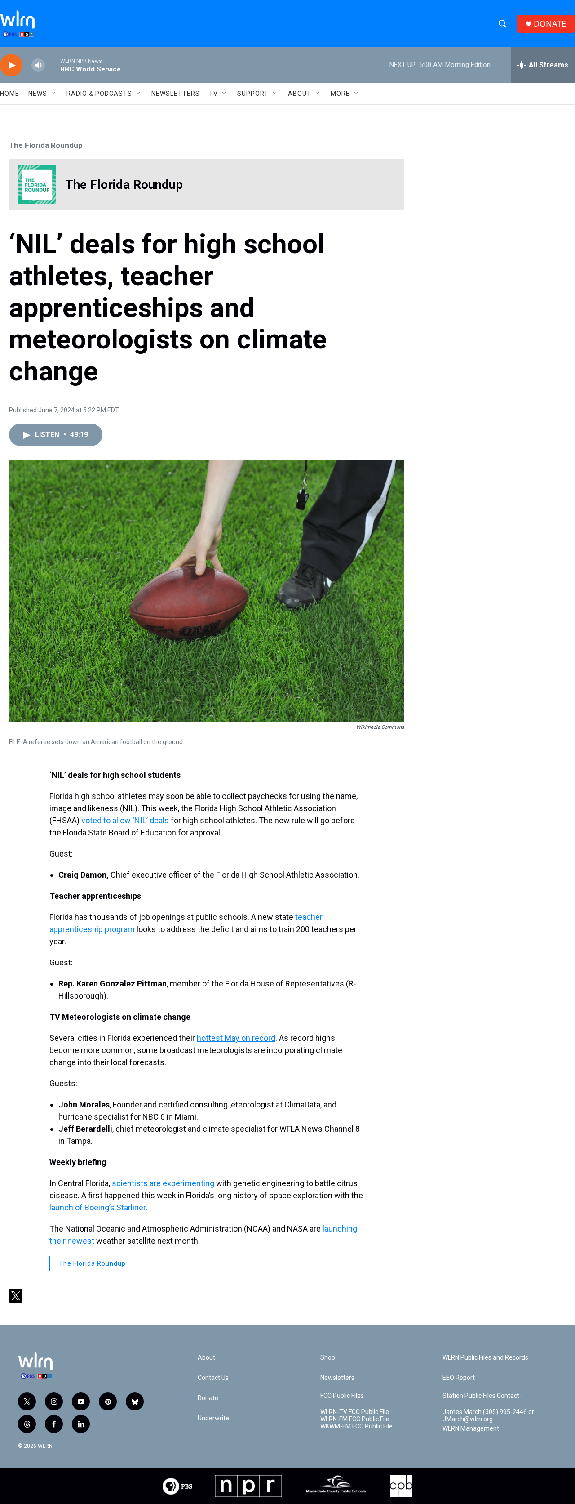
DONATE (550, 23)
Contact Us (213, 1378)
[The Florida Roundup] (37, 184)
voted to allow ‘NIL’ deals (125, 820)
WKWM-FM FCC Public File (356, 1426)
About (299, 93)
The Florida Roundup (46, 145)
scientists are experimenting (163, 1183)
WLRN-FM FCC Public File (354, 1419)
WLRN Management (470, 1428)
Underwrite (213, 1418)
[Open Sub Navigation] (54, 93)
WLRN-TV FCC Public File (354, 1412)
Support (253, 93)
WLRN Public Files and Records (485, 1357)
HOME (9, 93)
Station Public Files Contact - (482, 1395)
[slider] (52, 65)
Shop (327, 1357)
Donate (208, 1398)
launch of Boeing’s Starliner (97, 1207)
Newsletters (175, 93)
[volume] (38, 65)
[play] (11, 65)
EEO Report (458, 1378)
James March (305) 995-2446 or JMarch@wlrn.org (488, 1416)
